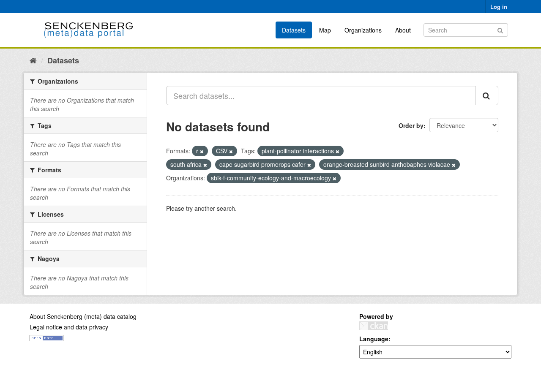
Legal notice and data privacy (69, 327)
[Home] (33, 59)
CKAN (373, 325)
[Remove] (202, 151)
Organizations (363, 30)
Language (373, 338)
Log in (498, 7)
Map (325, 30)
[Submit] (500, 29)
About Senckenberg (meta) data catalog (83, 316)
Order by (411, 125)
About (403, 30)
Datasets (294, 30)
